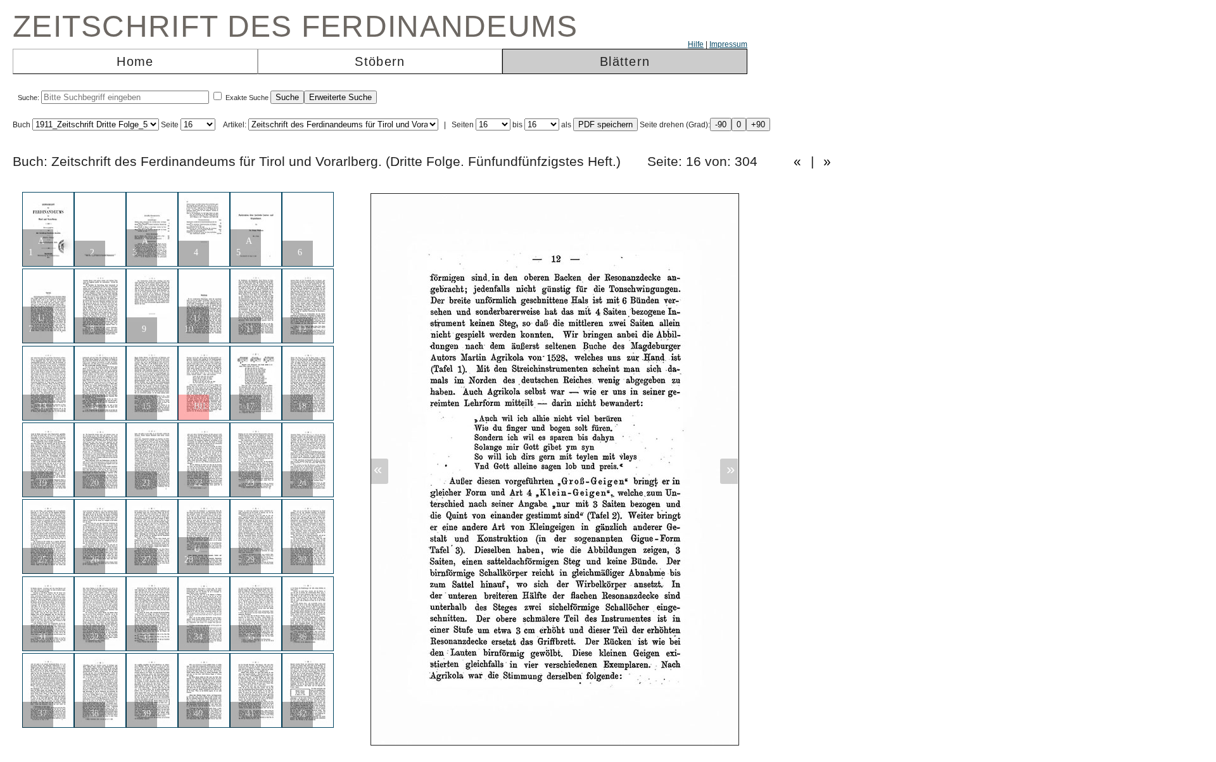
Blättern (625, 61)
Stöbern (380, 61)
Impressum (728, 44)
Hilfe (696, 44)
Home (135, 61)
